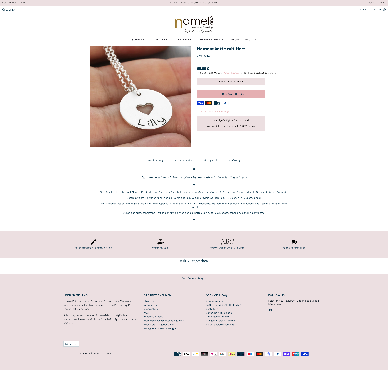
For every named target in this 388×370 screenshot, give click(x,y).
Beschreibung (156, 160)
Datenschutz (151, 308)
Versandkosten (231, 73)
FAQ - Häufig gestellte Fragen (223, 305)
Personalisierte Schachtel (221, 324)
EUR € (363, 9)
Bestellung (212, 308)
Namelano (108, 353)
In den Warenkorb (231, 94)
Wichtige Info (210, 160)
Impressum (150, 305)
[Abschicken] (3, 10)
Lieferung (235, 160)
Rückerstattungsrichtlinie (159, 324)
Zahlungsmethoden (217, 316)
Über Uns (149, 301)
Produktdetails (183, 160)
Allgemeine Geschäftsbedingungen (164, 320)
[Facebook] (270, 310)
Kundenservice (214, 301)
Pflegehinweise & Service (220, 320)
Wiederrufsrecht (153, 316)
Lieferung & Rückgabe (219, 312)
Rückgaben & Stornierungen (160, 328)
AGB (146, 312)
